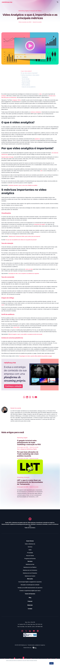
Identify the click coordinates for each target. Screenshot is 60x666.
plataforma (37, 138)
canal (2, 304)
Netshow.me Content (30, 576)
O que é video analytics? (26, 71)
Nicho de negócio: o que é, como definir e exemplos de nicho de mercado (25, 334)
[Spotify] (37, 631)
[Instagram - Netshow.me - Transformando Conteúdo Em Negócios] (22, 631)
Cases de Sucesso (30, 593)
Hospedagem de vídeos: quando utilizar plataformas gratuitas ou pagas (35, 356)
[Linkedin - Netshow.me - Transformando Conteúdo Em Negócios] (30, 631)
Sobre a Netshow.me (30, 543)
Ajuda (30, 549)
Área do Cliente (30, 555)
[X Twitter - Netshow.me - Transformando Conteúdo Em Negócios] (26, 631)
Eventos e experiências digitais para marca (30, 590)
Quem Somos (30, 541)
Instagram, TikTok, (16, 100)
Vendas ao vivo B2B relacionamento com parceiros (30, 587)
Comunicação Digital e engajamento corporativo (30, 581)
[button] (24, 397)
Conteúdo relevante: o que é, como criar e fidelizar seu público (22, 185)
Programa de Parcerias (30, 558)
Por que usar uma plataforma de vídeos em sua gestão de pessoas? (21, 239)
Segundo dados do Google (7, 157)
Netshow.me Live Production (30, 573)
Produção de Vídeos (35, 10)
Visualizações (25, 77)
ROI (41, 170)
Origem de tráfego (26, 82)
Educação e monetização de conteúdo (30, 584)
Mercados (30, 578)
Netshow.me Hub (30, 564)
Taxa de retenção (25, 79)
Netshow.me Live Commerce (30, 570)
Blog (30, 597)
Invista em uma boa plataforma (28, 86)
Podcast (30, 601)
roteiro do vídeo (29, 269)
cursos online (16, 327)
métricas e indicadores (36, 112)
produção (3, 95)
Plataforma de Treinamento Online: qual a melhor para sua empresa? (24, 236)
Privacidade (30, 552)
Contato (30, 608)
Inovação (26, 477)
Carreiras (30, 546)
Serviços (30, 561)
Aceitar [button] (51, 663)
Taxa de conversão (26, 81)
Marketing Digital (24, 10)
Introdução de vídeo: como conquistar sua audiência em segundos (23, 273)
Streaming (20, 477)
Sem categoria (21, 449)
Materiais (30, 605)
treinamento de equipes (39, 224)
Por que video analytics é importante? (29, 73)
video (40, 94)
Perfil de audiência (26, 84)
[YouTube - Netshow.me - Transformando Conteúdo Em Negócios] (34, 631)
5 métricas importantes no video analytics (30, 75)
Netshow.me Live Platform (30, 567)
